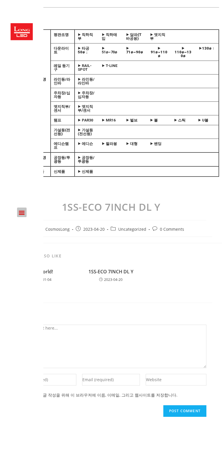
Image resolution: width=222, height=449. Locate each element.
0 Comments (172, 229)
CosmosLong (57, 229)
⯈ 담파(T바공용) (134, 36)
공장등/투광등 (62, 159)
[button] (22, 212)
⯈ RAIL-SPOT (85, 67)
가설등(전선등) (62, 132)
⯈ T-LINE (109, 65)
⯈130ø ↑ (206, 48)
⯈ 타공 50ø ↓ (83, 50)
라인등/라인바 (62, 81)
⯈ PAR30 (85, 120)
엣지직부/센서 (62, 108)
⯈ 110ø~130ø (183, 52)
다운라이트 (61, 50)
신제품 (59, 171)
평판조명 (61, 34)
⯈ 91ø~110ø (159, 52)
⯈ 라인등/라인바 (86, 81)
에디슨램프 (61, 145)
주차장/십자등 (62, 95)
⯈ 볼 (154, 120)
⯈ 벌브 (132, 120)
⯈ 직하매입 (109, 36)
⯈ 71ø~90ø (134, 50)
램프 (57, 120)
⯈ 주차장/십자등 (86, 95)
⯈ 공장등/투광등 (86, 159)
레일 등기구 (62, 67)
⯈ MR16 (109, 120)
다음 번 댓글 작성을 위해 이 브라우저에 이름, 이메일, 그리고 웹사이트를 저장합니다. (100, 395)
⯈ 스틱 (180, 120)
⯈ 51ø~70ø (109, 50)
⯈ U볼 (203, 120)
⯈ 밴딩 (156, 143)
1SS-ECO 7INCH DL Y (110, 271)
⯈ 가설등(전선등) (85, 132)
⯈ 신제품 (85, 171)
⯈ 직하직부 (85, 36)
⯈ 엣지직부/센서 (85, 108)
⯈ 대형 (132, 143)
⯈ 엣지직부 (157, 36)
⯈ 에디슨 (85, 143)
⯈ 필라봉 (109, 143)
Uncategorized (132, 229)
